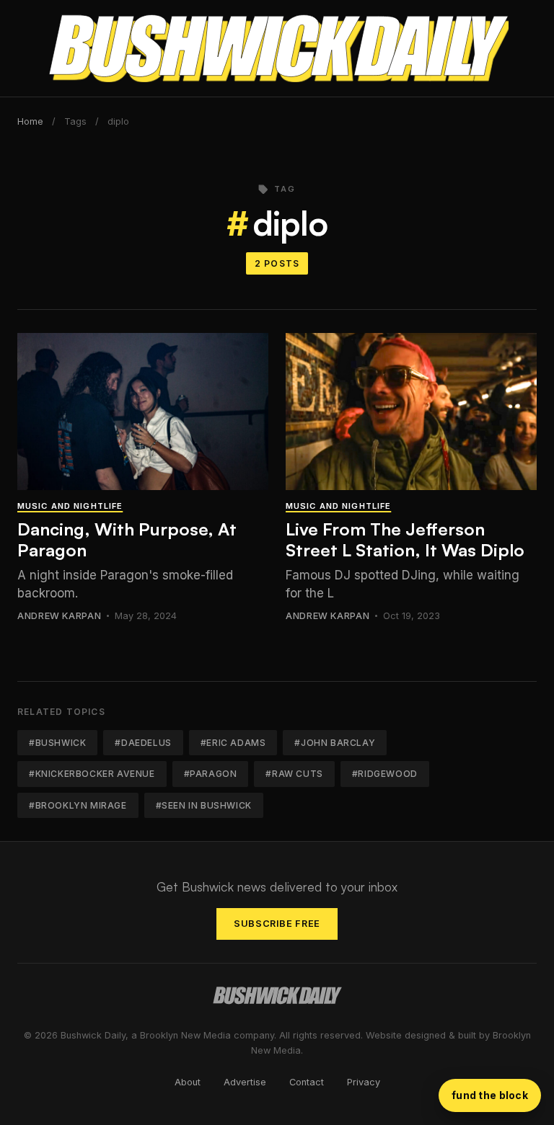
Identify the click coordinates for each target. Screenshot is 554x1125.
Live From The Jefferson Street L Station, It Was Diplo (405, 539)
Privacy (363, 1082)
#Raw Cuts (293, 773)
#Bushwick (57, 742)
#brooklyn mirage (78, 805)
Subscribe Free (277, 923)
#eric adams (233, 742)
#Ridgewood (385, 773)
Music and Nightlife (70, 506)
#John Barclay (334, 742)
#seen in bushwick (204, 805)
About (188, 1082)
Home (30, 121)
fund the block (490, 1095)
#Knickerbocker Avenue (92, 773)
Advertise (245, 1082)
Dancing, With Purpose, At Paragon (127, 539)
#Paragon (210, 773)
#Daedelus (143, 742)
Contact (306, 1082)
